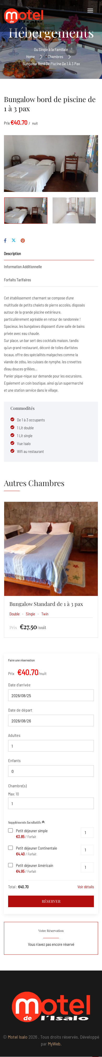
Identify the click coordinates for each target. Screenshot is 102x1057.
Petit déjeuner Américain (34, 865)
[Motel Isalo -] (23, 16)
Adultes (14, 735)
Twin (44, 613)
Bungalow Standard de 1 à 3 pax (46, 603)
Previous (17, 163)
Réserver (51, 901)
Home (30, 56)
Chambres (55, 56)
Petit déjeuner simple (32, 830)
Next (84, 163)
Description (12, 253)
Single (30, 613)
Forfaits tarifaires (17, 279)
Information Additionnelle (23, 266)
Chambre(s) (17, 785)
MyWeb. (54, 1043)
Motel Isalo (17, 1037)
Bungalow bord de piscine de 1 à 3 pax (50, 103)
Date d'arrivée (19, 684)
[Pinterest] (23, 240)
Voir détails (85, 886)
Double (14, 613)
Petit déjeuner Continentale (36, 848)
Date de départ (20, 709)
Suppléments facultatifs (25, 822)
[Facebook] (5, 240)
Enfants (14, 760)
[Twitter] (14, 240)
